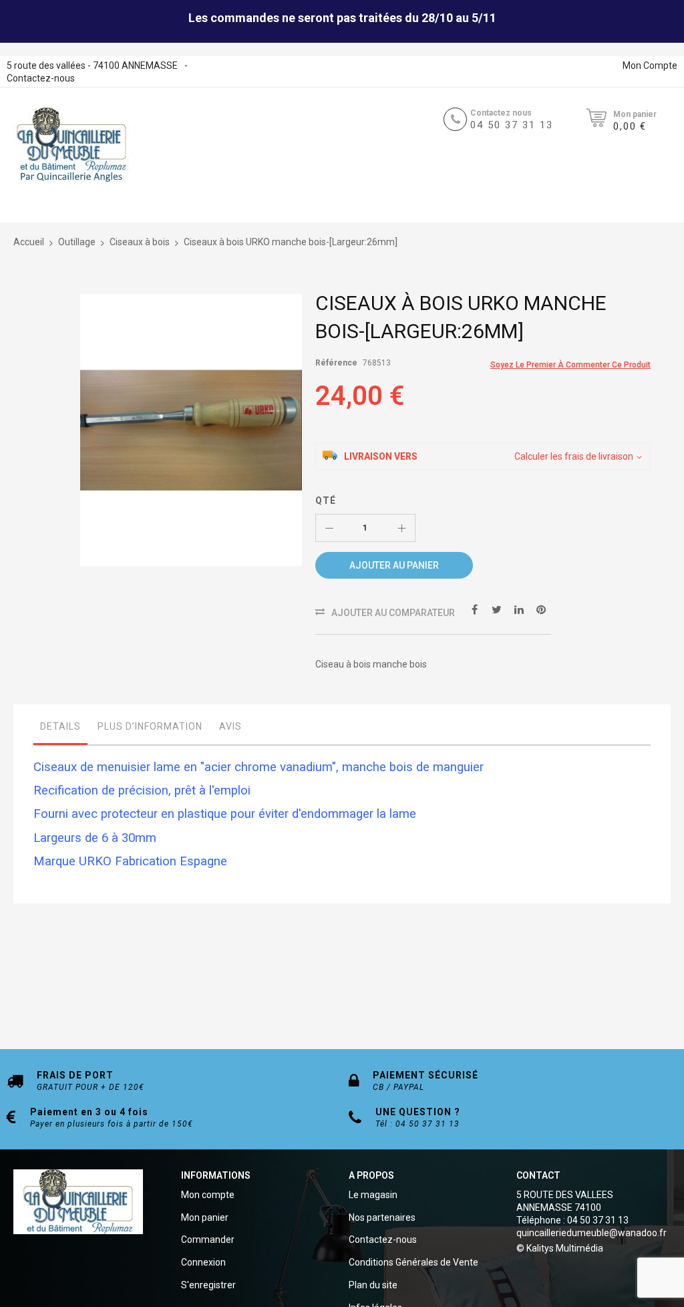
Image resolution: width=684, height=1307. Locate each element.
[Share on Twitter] (497, 608)
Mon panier (204, 1217)
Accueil (28, 242)
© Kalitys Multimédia (559, 1248)
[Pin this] (541, 608)
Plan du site (373, 1285)
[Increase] (401, 528)
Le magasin (373, 1194)
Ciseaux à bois (140, 242)
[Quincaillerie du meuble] (71, 145)
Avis (230, 726)
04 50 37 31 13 (511, 125)
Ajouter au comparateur (393, 612)
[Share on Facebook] (475, 608)
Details (60, 726)
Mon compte (207, 1194)
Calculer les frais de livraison (573, 456)
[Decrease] (329, 528)
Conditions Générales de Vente (413, 1262)
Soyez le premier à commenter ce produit (570, 365)
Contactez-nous (41, 78)
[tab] (60, 729)
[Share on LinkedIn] (519, 608)
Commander (207, 1239)
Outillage (77, 242)
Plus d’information (150, 726)
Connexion (203, 1262)
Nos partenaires (382, 1217)
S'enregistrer (208, 1285)
